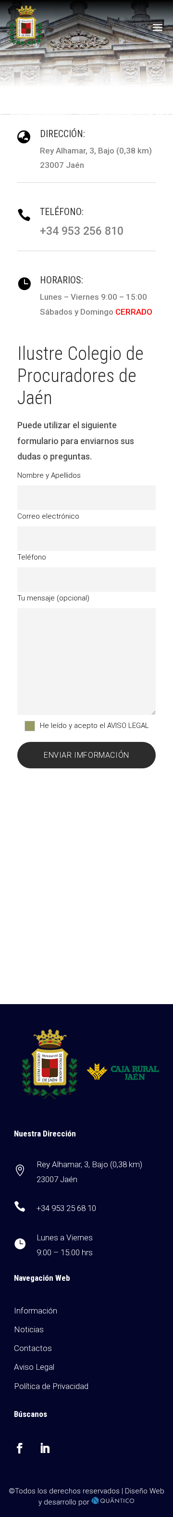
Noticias (29, 1329)
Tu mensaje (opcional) (53, 598)
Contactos (33, 1348)
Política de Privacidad (51, 1386)
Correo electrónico (48, 516)
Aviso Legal (34, 1367)
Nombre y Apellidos (49, 475)
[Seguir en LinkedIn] (44, 1448)
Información (35, 1310)
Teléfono (31, 557)
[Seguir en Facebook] (19, 1448)
